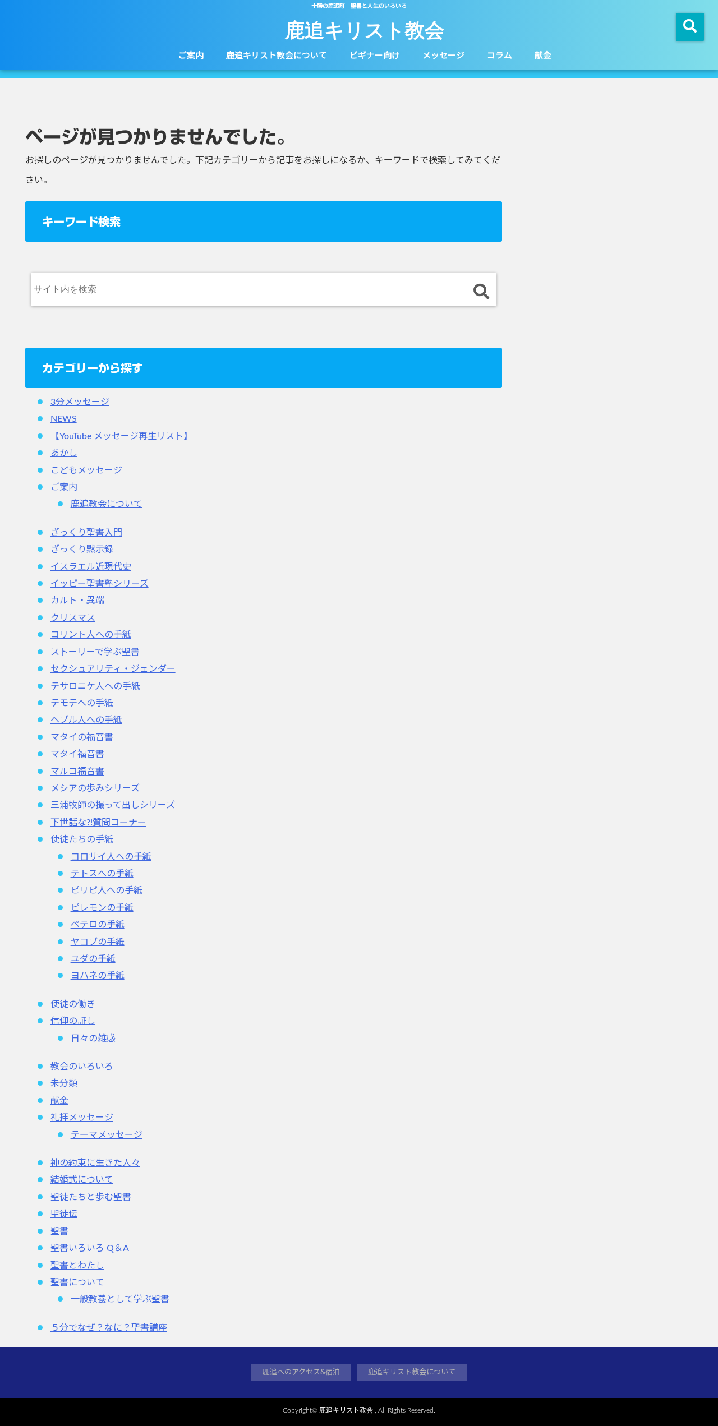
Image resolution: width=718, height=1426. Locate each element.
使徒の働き (72, 1004)
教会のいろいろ (81, 1066)
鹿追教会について (106, 504)
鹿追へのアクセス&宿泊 (301, 1372)
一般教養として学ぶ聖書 (120, 1299)
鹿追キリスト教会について (276, 56)
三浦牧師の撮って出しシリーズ (112, 805)
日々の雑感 (93, 1038)
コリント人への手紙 (90, 634)
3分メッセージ (79, 402)
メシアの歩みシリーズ (95, 788)
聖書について (77, 1282)
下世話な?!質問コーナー (98, 822)
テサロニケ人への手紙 (95, 686)
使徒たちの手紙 (81, 839)
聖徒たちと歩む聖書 (90, 1197)
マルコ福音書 (77, 771)
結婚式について (81, 1179)
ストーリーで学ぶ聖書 (95, 652)
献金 (543, 56)
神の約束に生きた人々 (95, 1163)
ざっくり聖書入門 (86, 532)
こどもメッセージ (86, 470)
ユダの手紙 (93, 958)
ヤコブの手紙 (98, 942)
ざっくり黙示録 (81, 549)
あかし (63, 453)
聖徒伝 (63, 1214)
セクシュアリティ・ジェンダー (113, 668)
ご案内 (191, 56)
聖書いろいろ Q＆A (89, 1248)
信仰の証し (72, 1021)
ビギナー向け (374, 56)
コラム (499, 56)
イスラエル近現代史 (90, 566)
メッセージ (443, 56)
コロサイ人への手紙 (111, 856)
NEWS (63, 418)
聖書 (59, 1231)
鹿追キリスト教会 (364, 29)
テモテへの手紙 (81, 703)
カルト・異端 (77, 600)
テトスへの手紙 (102, 873)
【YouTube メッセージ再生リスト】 (121, 436)
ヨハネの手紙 (98, 975)
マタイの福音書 (81, 737)
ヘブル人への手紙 (86, 720)
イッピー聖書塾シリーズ (99, 583)
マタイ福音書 (77, 754)
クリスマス (72, 617)
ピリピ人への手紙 (106, 890)
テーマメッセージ (106, 1134)
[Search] (481, 291)
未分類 (63, 1083)
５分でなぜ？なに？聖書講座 (108, 1327)
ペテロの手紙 (98, 924)
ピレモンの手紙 (102, 907)
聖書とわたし (77, 1265)
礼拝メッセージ (81, 1117)
